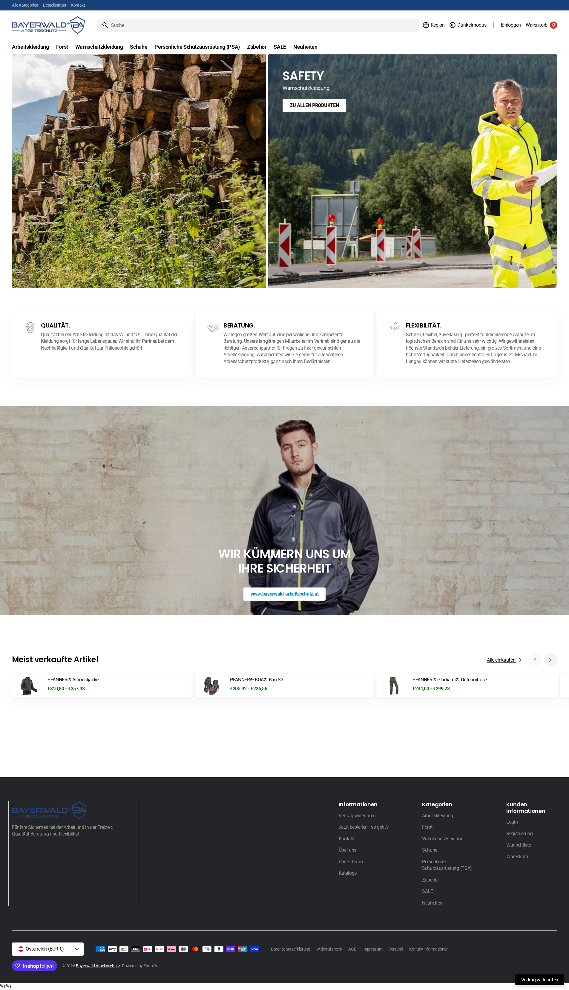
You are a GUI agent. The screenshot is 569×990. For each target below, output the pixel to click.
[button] (433, 25)
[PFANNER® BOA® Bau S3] (284, 686)
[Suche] (103, 25)
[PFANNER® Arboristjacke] (102, 686)
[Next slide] (536, 265)
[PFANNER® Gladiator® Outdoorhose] (467, 686)
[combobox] (264, 25)
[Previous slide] (517, 265)
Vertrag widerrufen (539, 980)
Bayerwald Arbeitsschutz (98, 965)
